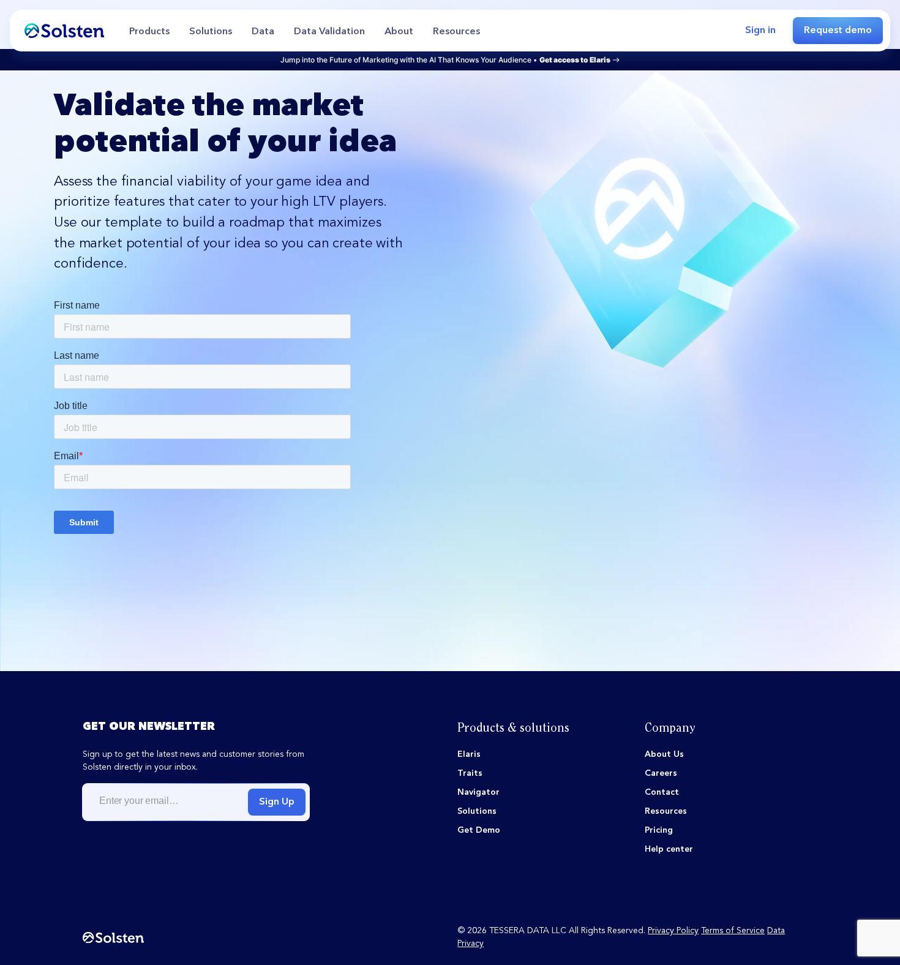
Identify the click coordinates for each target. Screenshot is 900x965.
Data (263, 32)
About (398, 32)
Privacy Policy (673, 930)
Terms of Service (733, 930)
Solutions (210, 32)
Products (149, 32)
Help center (669, 849)
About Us (664, 754)
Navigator (478, 792)
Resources (456, 32)
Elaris (469, 754)
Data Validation (329, 32)
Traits (469, 773)
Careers (661, 773)
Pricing (659, 830)
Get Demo (478, 830)
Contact (662, 792)
